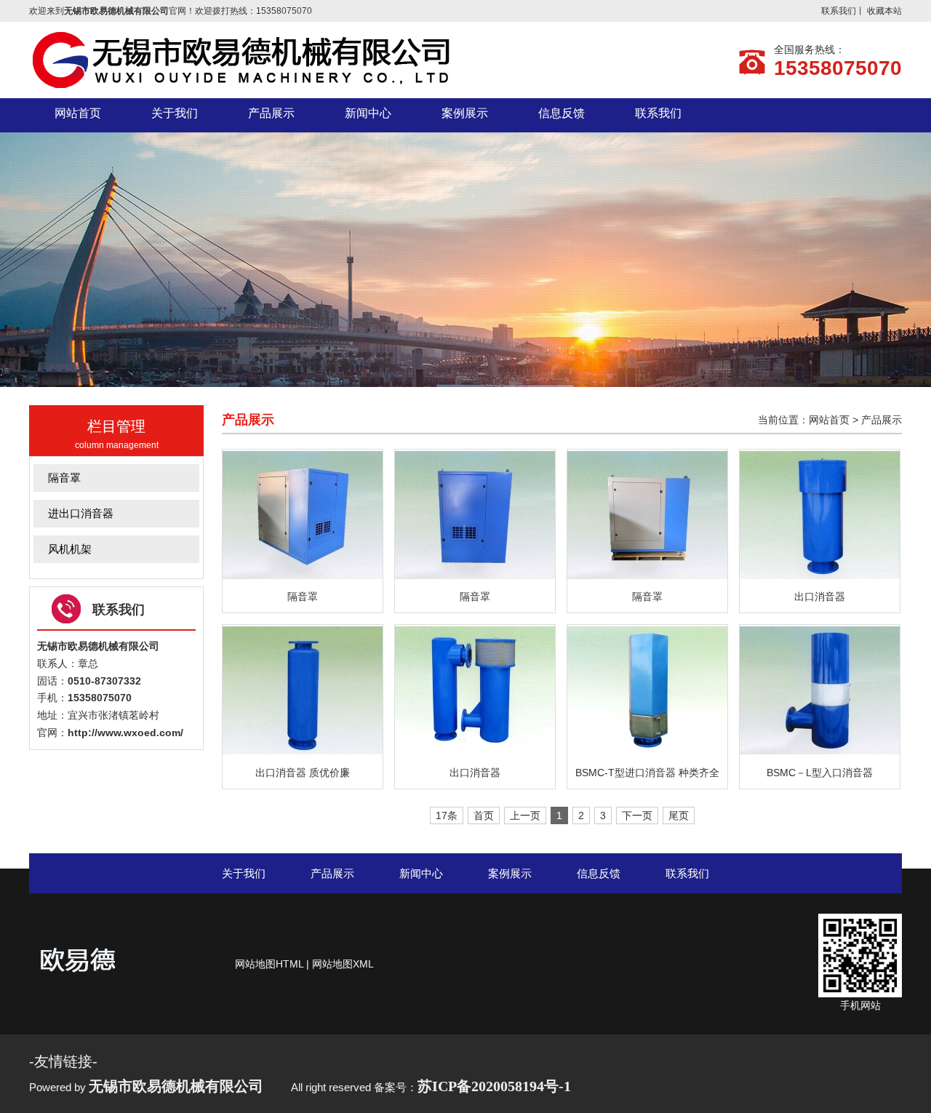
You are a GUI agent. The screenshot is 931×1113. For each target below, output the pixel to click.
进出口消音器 (80, 513)
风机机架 (70, 549)
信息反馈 (598, 873)
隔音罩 (64, 477)
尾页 (678, 815)
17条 (446, 815)
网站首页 (829, 420)
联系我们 (838, 11)
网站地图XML (343, 964)
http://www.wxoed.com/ (125, 732)
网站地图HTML (269, 964)
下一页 (637, 815)
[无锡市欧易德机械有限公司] (247, 86)
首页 (484, 815)
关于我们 (243, 873)
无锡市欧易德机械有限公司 (98, 646)
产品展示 (881, 420)
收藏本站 (884, 11)
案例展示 (510, 873)
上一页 (525, 815)
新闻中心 (421, 873)
